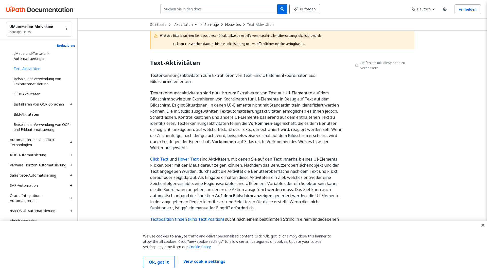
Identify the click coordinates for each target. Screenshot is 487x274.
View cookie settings (204, 261)
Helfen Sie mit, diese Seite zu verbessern (382, 65)
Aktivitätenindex (23, 221)
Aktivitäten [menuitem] (183, 25)
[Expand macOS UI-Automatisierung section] (71, 211)
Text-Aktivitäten (260, 24)
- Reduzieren (65, 45)
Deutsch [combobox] (421, 9)
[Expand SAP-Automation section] (71, 185)
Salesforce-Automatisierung (33, 175)
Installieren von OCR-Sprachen (39, 104)
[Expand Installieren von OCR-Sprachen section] (71, 104)
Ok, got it (159, 262)
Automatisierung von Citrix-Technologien (32, 142)
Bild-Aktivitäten (26, 114)
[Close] (482, 225)
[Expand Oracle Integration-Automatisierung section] (71, 198)
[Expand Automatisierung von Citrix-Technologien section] (71, 142)
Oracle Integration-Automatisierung (26, 198)
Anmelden (468, 9)
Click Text (159, 159)
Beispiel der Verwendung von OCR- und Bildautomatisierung (42, 127)
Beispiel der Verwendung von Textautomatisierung (37, 81)
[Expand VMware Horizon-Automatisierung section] (71, 165)
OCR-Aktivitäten (27, 94)
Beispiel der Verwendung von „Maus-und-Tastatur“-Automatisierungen (37, 53)
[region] (243, 247)
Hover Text (188, 159)
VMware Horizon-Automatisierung (38, 165)
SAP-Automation (24, 185)
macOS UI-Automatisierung (32, 210)
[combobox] (220, 9)
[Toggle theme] (444, 9)
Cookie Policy (200, 246)
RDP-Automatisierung (28, 155)
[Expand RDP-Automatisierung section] (71, 155)
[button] (41, 69)
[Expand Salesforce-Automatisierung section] (71, 175)
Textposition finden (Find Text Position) (187, 219)
